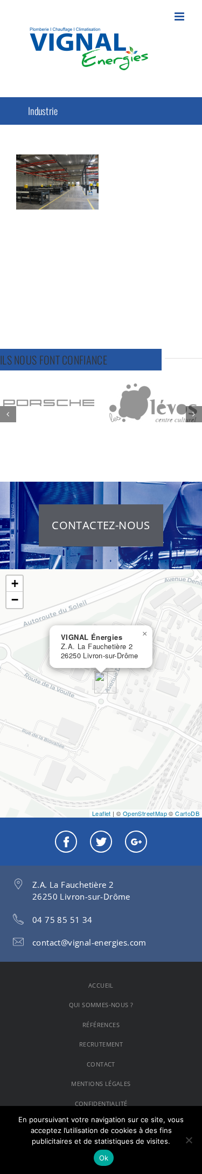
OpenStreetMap (145, 813)
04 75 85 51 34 (62, 919)
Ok (104, 1157)
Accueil (101, 985)
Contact (101, 1064)
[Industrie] (57, 182)
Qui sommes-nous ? (101, 1005)
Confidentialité (101, 1103)
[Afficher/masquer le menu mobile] (180, 16)
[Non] (188, 1140)
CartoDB (187, 813)
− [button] (14, 599)
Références (101, 1025)
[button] (8, 414)
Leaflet (101, 813)
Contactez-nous (101, 525)
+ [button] (14, 583)
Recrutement (101, 1044)
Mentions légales (100, 1083)
